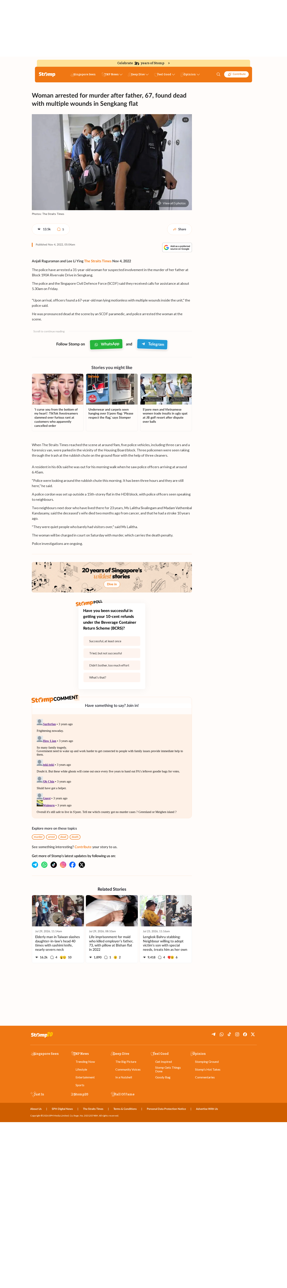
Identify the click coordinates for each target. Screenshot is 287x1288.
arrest (51, 837)
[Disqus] (112, 766)
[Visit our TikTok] (54, 865)
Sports (80, 1085)
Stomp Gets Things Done (168, 1069)
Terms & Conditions (125, 1109)
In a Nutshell (123, 1077)
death (75, 837)
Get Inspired (163, 1061)
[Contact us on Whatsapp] (44, 865)
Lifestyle (81, 1069)
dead (63, 837)
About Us (36, 1109)
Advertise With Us (207, 1109)
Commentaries (205, 1077)
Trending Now (85, 1061)
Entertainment (85, 1077)
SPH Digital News (62, 1109)
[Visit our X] (82, 865)
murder (38, 837)
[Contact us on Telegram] (35, 865)
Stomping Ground (207, 1061)
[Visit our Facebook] (72, 865)
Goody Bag (162, 1077)
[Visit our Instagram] (63, 865)
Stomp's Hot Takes (207, 1069)
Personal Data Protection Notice (166, 1109)
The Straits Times (97, 261)
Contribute (239, 74)
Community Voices (128, 1069)
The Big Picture (125, 1061)
